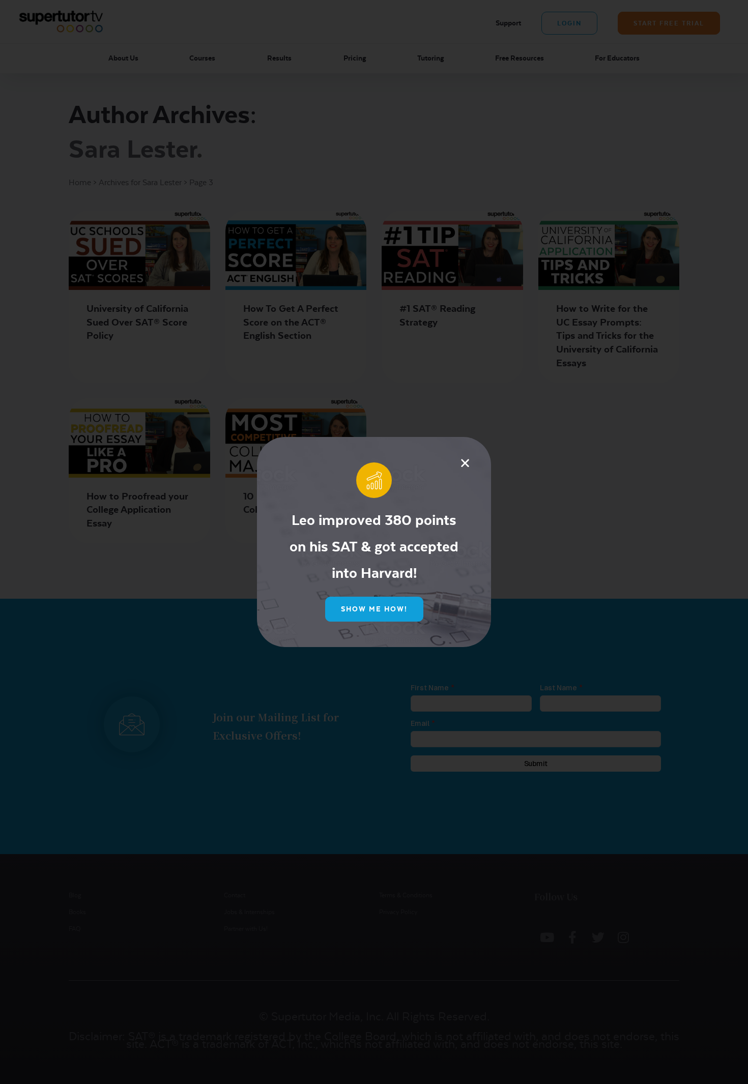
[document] (374, 542)
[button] (465, 462)
